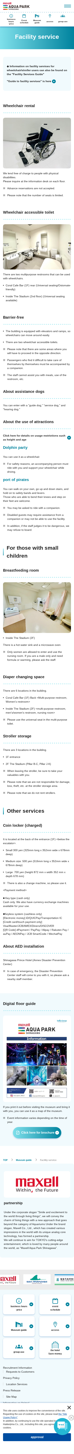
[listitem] (31, 81)
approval (37, 1437)
